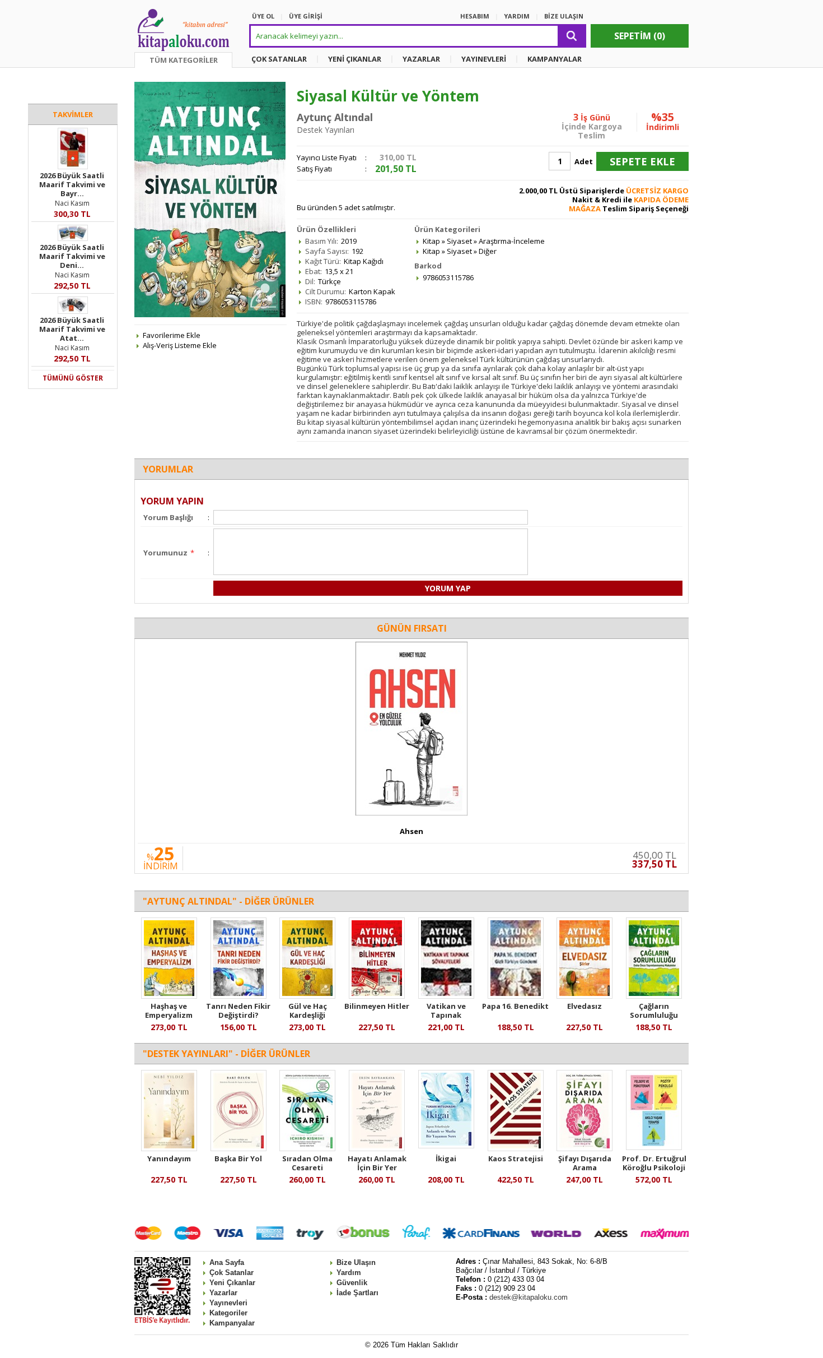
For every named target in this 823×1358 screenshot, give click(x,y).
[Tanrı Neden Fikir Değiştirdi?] (238, 996)
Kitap (431, 241)
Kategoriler (228, 1313)
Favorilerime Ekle (171, 335)
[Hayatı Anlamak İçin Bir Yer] (377, 1148)
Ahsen (411, 831)
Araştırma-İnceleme (512, 241)
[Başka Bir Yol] (238, 1148)
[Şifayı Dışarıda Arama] (584, 1148)
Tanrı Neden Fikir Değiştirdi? (238, 1010)
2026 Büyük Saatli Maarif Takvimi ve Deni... (72, 256)
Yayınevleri (228, 1303)
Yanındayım (169, 1158)
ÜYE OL (263, 16)
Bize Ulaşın (356, 1262)
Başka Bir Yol (238, 1158)
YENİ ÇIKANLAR (354, 59)
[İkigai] (446, 1146)
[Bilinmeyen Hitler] (377, 996)
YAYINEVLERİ (483, 59)
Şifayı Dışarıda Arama (584, 1162)
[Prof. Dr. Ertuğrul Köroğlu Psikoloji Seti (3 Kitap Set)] (654, 1147)
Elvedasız (584, 1006)
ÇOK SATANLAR (279, 59)
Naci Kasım (72, 203)
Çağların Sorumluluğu (654, 1010)
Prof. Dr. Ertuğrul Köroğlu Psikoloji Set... (654, 1167)
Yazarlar (223, 1293)
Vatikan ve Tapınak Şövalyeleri (446, 1015)
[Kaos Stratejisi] (516, 1148)
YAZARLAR (421, 59)
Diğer (488, 251)
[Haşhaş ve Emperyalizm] (169, 996)
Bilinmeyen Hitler (376, 1006)
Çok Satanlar (231, 1272)
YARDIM (517, 16)
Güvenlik (351, 1282)
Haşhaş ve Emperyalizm (169, 1010)
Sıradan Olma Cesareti (307, 1162)
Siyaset (459, 241)
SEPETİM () (639, 36)
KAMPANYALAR (554, 59)
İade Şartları (357, 1293)
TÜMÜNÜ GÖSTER (73, 378)
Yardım (348, 1272)
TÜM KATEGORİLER (183, 60)
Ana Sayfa (226, 1262)
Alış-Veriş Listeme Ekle (180, 345)
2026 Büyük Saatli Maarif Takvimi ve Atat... (72, 329)
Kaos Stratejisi (515, 1158)
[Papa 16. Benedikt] (516, 996)
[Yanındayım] (169, 1148)
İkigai (446, 1158)
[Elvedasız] (584, 996)
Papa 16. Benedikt (515, 1006)
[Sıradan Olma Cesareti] (307, 1148)
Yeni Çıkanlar (232, 1282)
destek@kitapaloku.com (528, 1297)
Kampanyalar (232, 1323)
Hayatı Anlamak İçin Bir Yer (377, 1162)
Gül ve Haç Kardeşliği (307, 1010)
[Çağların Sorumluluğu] (654, 996)
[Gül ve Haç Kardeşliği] (307, 996)
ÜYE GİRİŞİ (305, 16)
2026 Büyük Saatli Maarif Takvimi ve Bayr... (72, 184)
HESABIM (474, 16)
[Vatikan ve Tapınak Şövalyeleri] (446, 996)
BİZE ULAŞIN (563, 16)
